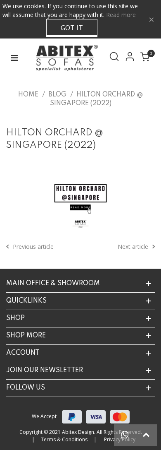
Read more (121, 15)
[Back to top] (146, 435)
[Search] (115, 58)
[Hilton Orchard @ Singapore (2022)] (80, 196)
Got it (72, 27)
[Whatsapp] (124, 435)
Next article (133, 246)
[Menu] (14, 58)
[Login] (131, 58)
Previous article (33, 246)
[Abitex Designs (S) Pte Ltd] (65, 58)
